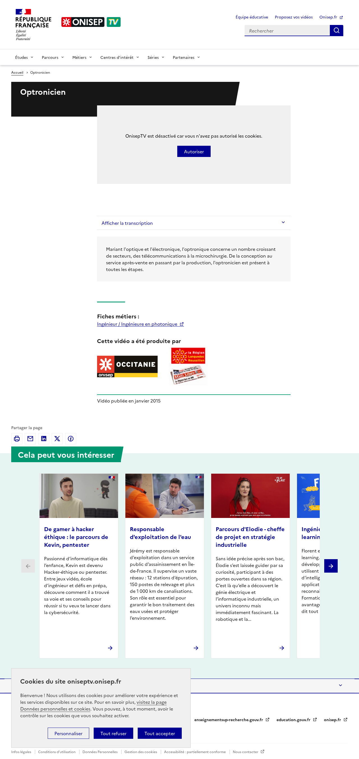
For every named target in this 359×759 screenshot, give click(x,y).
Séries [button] (153, 57)
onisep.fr (333, 719)
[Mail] (30, 438)
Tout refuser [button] (113, 733)
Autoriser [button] (194, 151)
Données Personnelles (100, 751)
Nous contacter (246, 751)
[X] (57, 438)
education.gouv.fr (294, 719)
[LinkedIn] (43, 438)
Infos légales (21, 751)
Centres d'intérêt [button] (117, 57)
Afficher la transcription (127, 223)
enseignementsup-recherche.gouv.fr (229, 719)
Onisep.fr (328, 17)
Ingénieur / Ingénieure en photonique (137, 324)
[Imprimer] (16, 438)
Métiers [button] (79, 57)
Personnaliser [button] (68, 733)
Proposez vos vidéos (294, 17)
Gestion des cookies (141, 751)
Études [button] (21, 57)
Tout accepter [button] (159, 733)
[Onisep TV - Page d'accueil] (91, 22)
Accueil (17, 72)
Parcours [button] (50, 57)
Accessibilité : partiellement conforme (195, 751)
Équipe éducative (252, 17)
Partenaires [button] (183, 57)
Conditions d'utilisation (57, 751)
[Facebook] (70, 438)
